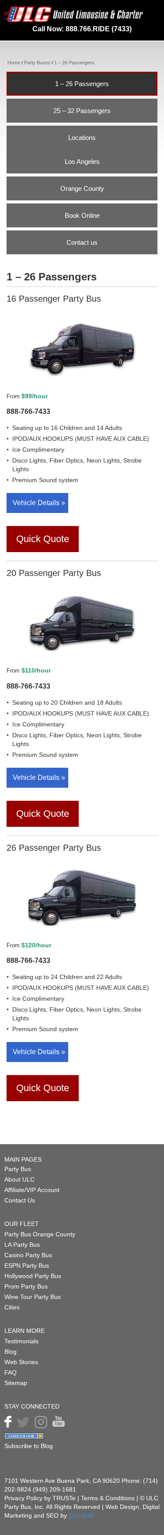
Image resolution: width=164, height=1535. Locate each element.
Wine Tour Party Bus (32, 1296)
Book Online (82, 215)
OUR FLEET (21, 1223)
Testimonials (21, 1341)
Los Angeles (82, 161)
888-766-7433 (28, 411)
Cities (12, 1307)
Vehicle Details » (39, 502)
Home (13, 62)
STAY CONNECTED (31, 1406)
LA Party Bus (22, 1244)
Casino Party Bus (28, 1255)
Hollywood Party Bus (32, 1275)
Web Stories (21, 1362)
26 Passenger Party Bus (54, 847)
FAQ (10, 1372)
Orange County (82, 188)
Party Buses (37, 62)
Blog (10, 1351)
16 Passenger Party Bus (54, 298)
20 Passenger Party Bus (54, 573)
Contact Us (19, 1200)
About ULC (19, 1179)
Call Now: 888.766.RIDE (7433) (82, 29)
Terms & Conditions (108, 1498)
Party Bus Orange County (39, 1234)
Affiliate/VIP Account (31, 1189)
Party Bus (17, 1168)
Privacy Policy (23, 1498)
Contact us (82, 242)
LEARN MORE (24, 1330)
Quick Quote (42, 538)
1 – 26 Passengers (82, 83)
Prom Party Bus (26, 1286)
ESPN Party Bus (26, 1265)
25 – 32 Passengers (82, 110)
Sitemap (15, 1382)
